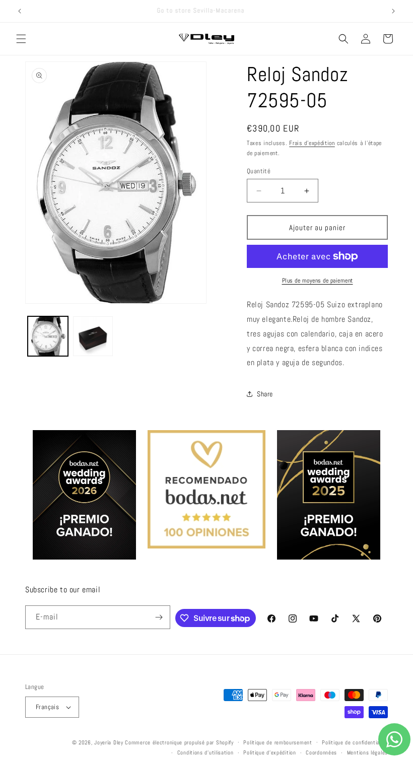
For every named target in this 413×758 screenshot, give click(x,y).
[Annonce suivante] (393, 11)
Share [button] (265, 393)
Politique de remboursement (277, 742)
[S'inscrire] (159, 617)
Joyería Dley (108, 742)
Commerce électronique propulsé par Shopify (179, 742)
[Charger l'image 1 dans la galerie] (48, 336)
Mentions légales (367, 752)
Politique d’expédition (269, 752)
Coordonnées (321, 752)
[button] (21, 39)
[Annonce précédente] (20, 11)
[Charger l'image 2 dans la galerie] (93, 336)
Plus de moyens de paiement (317, 281)
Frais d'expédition (312, 143)
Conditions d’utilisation (205, 752)
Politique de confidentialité (355, 742)
